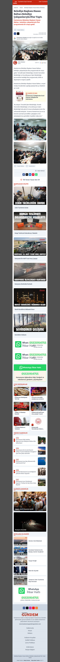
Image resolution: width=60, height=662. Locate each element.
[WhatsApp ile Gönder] (36, 174)
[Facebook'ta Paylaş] (15, 33)
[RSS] (36, 608)
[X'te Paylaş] (18, 33)
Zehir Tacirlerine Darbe (30, 1)
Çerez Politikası (30, 643)
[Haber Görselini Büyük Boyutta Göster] (30, 50)
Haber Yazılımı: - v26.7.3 (30, 660)
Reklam (30, 633)
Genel (21, 7)
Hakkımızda (30, 628)
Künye (30, 630)
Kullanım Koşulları (30, 637)
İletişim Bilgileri (30, 649)
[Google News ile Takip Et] (43, 63)
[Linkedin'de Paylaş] (30, 174)
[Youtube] (33, 608)
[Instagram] (30, 608)
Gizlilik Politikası (30, 640)
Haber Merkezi (21, 62)
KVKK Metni (30, 647)
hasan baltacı (20, 30)
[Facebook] (24, 608)
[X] (27, 608)
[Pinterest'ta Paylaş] (33, 174)
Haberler (16, 7)
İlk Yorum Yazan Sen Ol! (31, 180)
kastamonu (32, 166)
